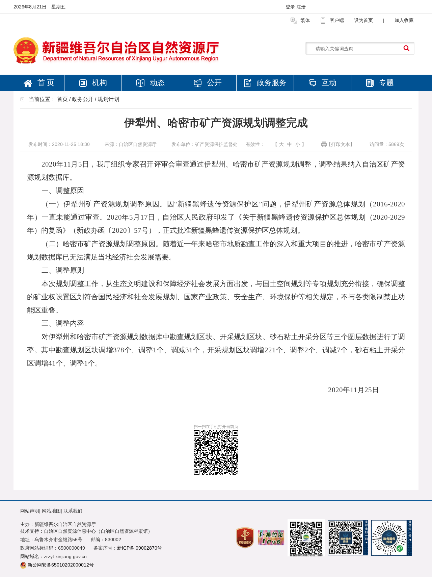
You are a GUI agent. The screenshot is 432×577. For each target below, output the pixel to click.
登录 (291, 6)
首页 (62, 99)
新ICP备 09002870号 (139, 548)
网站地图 (51, 510)
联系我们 (72, 510)
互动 (328, 82)
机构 (98, 82)
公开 (213, 82)
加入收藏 (404, 20)
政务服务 (271, 82)
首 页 (44, 82)
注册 (301, 6)
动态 (156, 82)
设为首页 (363, 20)
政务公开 (82, 99)
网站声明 (29, 510)
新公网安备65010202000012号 (61, 565)
